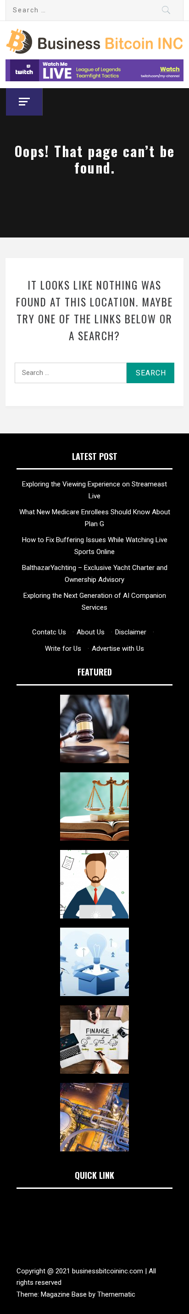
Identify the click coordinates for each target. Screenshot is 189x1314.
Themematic (116, 1294)
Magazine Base (65, 1294)
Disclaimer (130, 632)
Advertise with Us (118, 648)
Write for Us (63, 648)
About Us (91, 632)
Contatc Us (49, 632)
